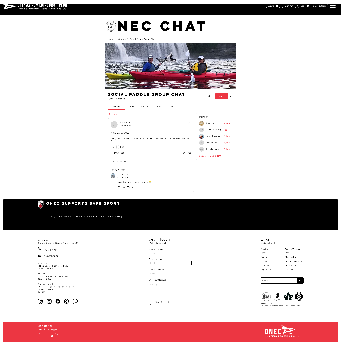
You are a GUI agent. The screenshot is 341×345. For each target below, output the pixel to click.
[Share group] (231, 96)
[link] (116, 106)
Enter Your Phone (156, 269)
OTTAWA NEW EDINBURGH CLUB (42, 5)
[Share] (189, 122)
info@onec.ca (51, 255)
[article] (151, 155)
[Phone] (40, 248)
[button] (333, 5)
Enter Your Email (156, 259)
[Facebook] (58, 301)
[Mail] (40, 256)
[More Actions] (189, 175)
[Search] (209, 96)
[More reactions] (121, 147)
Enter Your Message (157, 280)
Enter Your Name (156, 249)
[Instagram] (49, 301)
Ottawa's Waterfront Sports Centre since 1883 (42, 8)
